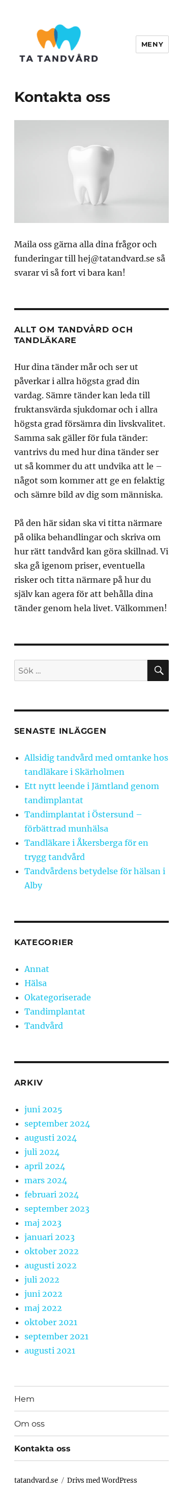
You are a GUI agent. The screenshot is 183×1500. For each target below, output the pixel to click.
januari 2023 (49, 1237)
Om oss (29, 1424)
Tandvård (43, 1026)
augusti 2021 (49, 1350)
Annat (36, 969)
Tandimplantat (54, 1011)
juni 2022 (43, 1294)
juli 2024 (41, 1152)
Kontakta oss (42, 1448)
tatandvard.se (36, 1480)
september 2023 (56, 1209)
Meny (152, 44)
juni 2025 (43, 1109)
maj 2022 (43, 1308)
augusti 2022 (50, 1265)
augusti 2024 (50, 1138)
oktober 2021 (50, 1322)
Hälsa (35, 983)
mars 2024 (45, 1180)
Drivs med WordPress (102, 1480)
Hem (24, 1399)
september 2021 (56, 1336)
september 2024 (57, 1123)
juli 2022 (41, 1279)
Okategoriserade (57, 997)
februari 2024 (51, 1194)
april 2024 (44, 1166)
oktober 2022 (51, 1251)
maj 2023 (43, 1223)
